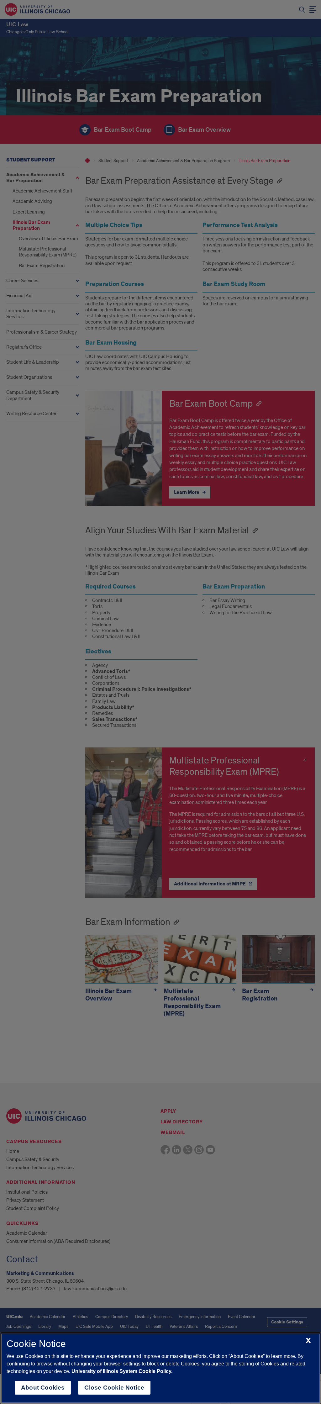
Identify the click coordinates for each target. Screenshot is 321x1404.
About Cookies (43, 1387)
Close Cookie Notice (114, 1387)
